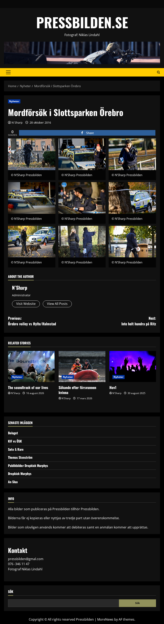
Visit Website (26, 303)
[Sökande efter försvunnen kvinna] (82, 366)
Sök (10, 591)
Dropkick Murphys (19, 473)
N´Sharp (17, 122)
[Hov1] (132, 366)
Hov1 (112, 387)
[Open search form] (158, 72)
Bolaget (13, 432)
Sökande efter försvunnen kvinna (77, 390)
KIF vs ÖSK (15, 441)
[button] (8, 72)
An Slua (13, 481)
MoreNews (105, 619)
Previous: (32, 321)
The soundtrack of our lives (28, 387)
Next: (138, 321)
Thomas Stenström (20, 457)
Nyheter (14, 101)
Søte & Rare (16, 449)
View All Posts (57, 303)
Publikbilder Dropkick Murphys (28, 465)
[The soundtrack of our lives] (31, 366)
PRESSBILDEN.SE (82, 22)
